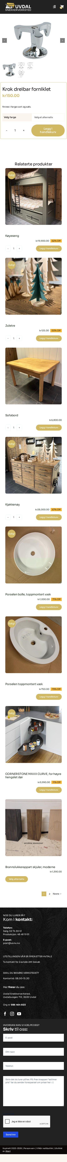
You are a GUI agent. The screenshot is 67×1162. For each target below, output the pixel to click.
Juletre (10, 325)
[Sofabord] (33, 376)
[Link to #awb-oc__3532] (62, 7)
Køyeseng (12, 236)
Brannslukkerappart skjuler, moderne (30, 867)
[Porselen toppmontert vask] (33, 644)
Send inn (11, 1134)
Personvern (29, 1148)
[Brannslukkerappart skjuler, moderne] (33, 827)
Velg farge (10, 117)
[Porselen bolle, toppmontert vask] (33, 555)
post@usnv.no (11, 943)
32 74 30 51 (15, 931)
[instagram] (12, 1014)
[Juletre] (33, 286)
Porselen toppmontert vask (24, 684)
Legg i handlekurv (48, 130)
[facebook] (5, 1014)
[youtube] (19, 1014)
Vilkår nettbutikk (44, 1148)
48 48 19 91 (23, 934)
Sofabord (11, 415)
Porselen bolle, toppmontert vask (28, 594)
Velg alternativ (16, 879)
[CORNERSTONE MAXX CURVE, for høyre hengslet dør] (33, 734)
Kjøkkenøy (12, 504)
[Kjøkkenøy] (33, 465)
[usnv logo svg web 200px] (18, 3)
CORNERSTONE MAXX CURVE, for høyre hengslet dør (33, 775)
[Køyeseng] (33, 196)
